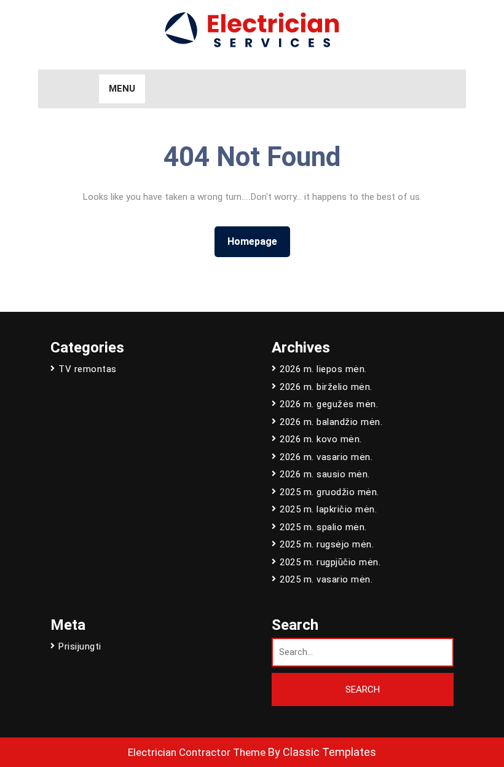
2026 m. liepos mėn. (323, 369)
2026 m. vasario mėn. (326, 457)
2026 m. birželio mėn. (326, 386)
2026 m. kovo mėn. (321, 439)
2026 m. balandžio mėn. (331, 421)
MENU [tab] (122, 88)
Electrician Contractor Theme (197, 752)
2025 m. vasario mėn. (326, 579)
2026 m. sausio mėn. (325, 474)
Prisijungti (79, 646)
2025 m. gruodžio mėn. (329, 492)
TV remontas (87, 369)
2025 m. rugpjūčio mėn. (330, 562)
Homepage (257, 241)
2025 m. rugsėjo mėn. (327, 544)
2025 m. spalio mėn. (323, 527)
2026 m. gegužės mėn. (329, 404)
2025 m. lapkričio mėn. (328, 509)
